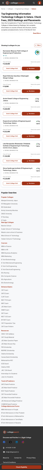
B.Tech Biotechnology (8, 259)
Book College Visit (12, 68)
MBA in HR (4, 249)
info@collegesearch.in (12, 452)
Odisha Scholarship (7, 354)
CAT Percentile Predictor (9, 394)
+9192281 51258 (11, 447)
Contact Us (17, 458)
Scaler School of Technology (10, 229)
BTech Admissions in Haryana (11, 423)
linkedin (16, 442)
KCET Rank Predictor (8, 391)
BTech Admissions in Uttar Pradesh (12, 413)
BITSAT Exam (5, 320)
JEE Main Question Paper (9, 340)
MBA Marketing (6, 256)
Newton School (6, 226)
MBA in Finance (6, 246)
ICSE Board (5, 364)
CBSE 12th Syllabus (7, 334)
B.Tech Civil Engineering (9, 266)
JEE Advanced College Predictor (11, 401)
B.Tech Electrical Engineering (10, 269)
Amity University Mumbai (9, 210)
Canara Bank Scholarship (9, 357)
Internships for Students (9, 373)
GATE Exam (5, 293)
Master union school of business (11, 232)
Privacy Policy (31, 458)
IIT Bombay (5, 217)
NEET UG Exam (6, 316)
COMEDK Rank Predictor (9, 404)
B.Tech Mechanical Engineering (11, 263)
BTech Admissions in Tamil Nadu (12, 419)
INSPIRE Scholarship (8, 350)
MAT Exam (4, 303)
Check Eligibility (21, 467)
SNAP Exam (5, 310)
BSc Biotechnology (7, 283)
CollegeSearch (15, 3)
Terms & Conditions (9, 462)
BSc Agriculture (6, 279)
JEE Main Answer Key (8, 344)
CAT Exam (4, 290)
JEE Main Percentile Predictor (11, 397)
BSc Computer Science (8, 276)
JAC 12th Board (6, 370)
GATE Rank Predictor (8, 384)
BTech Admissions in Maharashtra (12, 416)
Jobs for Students (7, 377)
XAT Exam (4, 313)
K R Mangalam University (9, 204)
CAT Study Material (7, 337)
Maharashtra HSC (7, 360)
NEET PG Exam (6, 300)
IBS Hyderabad (6, 207)
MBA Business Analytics (9, 253)
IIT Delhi (3, 220)
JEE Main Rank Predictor (9, 387)
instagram (23, 442)
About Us (6, 458)
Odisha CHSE (5, 367)
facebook (4, 442)
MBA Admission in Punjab (9, 409)
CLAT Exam (5, 297)
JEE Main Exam (6, 307)
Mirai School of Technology (10, 235)
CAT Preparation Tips (8, 323)
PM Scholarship (6, 347)
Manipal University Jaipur (9, 200)
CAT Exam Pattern (7, 326)
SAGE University (6, 214)
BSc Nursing (5, 273)
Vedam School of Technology (11, 239)
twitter (10, 442)
